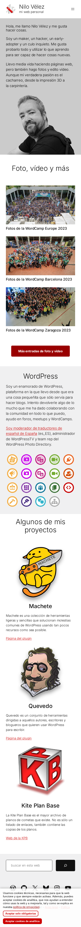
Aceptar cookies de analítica (22, 921)
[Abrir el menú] (72, 9)
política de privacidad (26, 907)
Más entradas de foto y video (40, 351)
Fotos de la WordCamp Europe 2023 (36, 228)
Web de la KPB (17, 838)
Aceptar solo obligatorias (20, 913)
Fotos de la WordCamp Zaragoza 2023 (38, 330)
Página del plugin (19, 638)
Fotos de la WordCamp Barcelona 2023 (39, 279)
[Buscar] (65, 865)
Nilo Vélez (31, 6)
